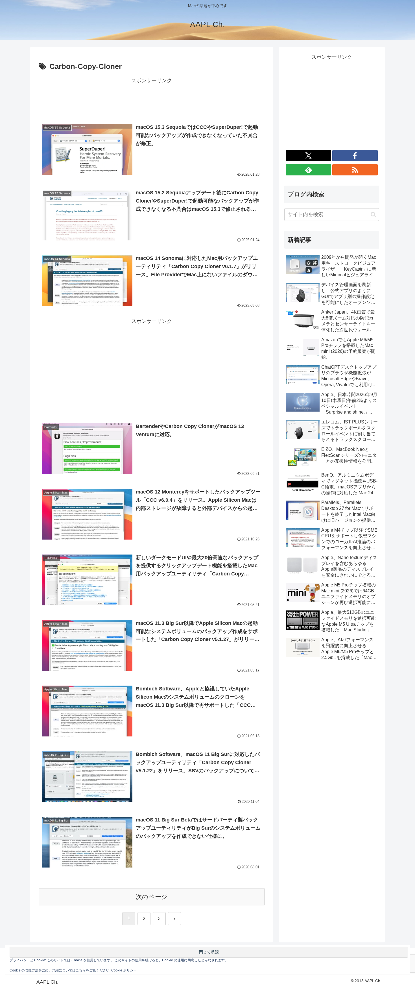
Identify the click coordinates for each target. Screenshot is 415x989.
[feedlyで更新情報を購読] (308, 169)
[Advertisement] (152, 98)
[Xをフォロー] (308, 155)
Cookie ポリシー (124, 970)
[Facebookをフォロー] (355, 155)
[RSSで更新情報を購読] (355, 169)
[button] (373, 214)
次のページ (152, 896)
